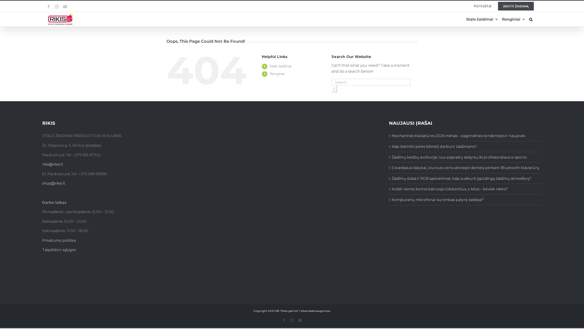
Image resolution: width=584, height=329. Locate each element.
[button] (531, 19)
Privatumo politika (59, 240)
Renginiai (277, 74)
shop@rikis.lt (53, 183)
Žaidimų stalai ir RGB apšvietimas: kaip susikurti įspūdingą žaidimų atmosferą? (461, 178)
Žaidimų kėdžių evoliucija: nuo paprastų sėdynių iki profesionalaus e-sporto (459, 157)
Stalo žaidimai (280, 66)
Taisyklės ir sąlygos (59, 250)
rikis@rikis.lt (52, 164)
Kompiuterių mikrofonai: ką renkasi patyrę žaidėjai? (438, 200)
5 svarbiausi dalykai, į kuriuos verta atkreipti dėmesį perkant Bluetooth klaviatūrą (465, 168)
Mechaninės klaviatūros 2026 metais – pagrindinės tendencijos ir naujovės (458, 136)
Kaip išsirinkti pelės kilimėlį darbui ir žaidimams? (434, 146)
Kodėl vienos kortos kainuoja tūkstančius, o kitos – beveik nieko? (450, 189)
